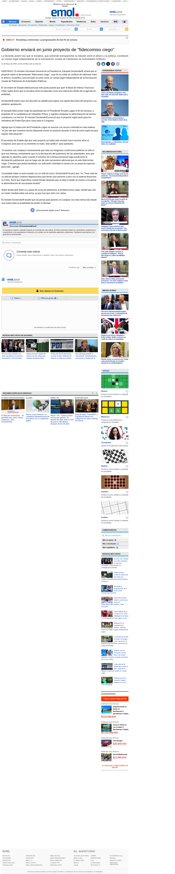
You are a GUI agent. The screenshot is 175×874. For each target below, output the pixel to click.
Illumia (29, 398)
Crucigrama (106, 442)
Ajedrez (104, 466)
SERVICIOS (30, 858)
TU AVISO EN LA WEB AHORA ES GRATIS (115, 767)
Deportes (39, 22)
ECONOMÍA (7, 858)
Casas (106, 1)
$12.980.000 (119, 757)
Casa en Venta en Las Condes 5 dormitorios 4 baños (121, 727)
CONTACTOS (55, 863)
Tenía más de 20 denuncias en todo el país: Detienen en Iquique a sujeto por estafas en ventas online (114, 668)
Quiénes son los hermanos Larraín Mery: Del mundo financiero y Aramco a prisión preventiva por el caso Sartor (114, 655)
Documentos (32, 25)
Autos (59, 1)
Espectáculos (66, 22)
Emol (5, 1)
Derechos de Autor (33, 871)
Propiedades (69, 1)
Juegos (105, 371)
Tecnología (13, 25)
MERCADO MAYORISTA (114, 863)
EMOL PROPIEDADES (57, 858)
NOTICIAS (6, 856)
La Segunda (116, 1)
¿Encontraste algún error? (52, 210)
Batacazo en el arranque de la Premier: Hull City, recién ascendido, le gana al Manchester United (114, 627)
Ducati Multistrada (120, 754)
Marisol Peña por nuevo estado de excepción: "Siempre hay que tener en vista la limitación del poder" (114, 202)
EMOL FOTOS (31, 863)
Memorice (105, 417)
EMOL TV (29, 860)
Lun (124, 1)
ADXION (113, 858)
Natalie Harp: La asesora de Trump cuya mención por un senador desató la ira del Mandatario (114, 361)
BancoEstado (81, 398)
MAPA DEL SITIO (56, 865)
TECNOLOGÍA (8, 865)
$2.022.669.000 (109, 732)
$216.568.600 (108, 716)
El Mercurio (14, 1)
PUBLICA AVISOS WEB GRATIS (115, 699)
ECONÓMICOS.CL (116, 856)
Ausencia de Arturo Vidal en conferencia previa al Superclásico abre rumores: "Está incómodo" (114, 602)
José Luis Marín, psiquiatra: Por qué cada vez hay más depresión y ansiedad (114, 95)
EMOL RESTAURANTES (34, 865)
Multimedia (43, 25)
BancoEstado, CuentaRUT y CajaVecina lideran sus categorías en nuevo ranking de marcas (86, 417)
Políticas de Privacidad (48, 871)
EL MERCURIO (79, 860)
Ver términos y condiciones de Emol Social (50, 327)
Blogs (24, 1)
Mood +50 (55, 398)
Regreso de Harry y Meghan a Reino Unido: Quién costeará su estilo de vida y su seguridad (113, 337)
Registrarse (121, 15)
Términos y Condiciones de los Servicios (70, 871)
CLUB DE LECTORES (81, 856)
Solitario (104, 492)
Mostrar (65, 6)
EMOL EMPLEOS (56, 860)
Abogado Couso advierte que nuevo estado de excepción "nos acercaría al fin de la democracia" (114, 228)
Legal (31, 1)
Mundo (53, 22)
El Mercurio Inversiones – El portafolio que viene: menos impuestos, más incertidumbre (12, 419)
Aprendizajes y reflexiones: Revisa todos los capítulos (114, 143)
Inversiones (49, 1)
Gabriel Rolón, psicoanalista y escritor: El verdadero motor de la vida (114, 120)
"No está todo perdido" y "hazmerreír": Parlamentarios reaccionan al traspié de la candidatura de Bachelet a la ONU (86, 358)
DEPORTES (7, 860)
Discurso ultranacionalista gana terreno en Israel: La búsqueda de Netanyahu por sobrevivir (114, 313)
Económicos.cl (92, 1)
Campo (39, 1)
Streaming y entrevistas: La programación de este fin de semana (46, 40)
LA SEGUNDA (95, 863)
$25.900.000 (119, 743)
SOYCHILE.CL (95, 865)
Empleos (80, 1)
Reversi (104, 391)
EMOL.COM (78, 858)
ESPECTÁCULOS (9, 863)
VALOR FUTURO (116, 860)
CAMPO (93, 856)
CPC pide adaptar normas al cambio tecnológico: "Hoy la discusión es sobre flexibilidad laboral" (113, 254)
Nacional (12, 22)
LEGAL (76, 865)
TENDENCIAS (30, 856)
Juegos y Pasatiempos (57, 25)
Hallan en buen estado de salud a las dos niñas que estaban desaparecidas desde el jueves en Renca (114, 577)
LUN (92, 860)
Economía (26, 22)
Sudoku (104, 517)
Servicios (105, 22)
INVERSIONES (96, 858)
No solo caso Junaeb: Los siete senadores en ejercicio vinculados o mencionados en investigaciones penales (115, 563)
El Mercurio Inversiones (12, 398)
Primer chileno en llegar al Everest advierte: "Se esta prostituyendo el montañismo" (114, 176)
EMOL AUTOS (55, 856)
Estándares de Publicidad (94, 871)
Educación (22, 25)
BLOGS (76, 863)
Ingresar (113, 15)
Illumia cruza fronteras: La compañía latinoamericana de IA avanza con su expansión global (37, 417)
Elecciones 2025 (73, 25)
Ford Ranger (118, 741)
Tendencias (81, 22)
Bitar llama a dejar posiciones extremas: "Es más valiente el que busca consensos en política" (114, 281)
